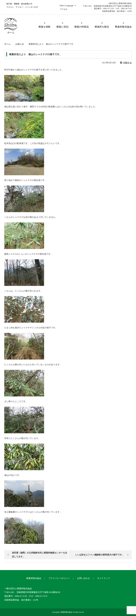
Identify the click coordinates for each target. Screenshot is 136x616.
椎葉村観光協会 (123, 26)
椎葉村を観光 (102, 26)
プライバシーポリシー (59, 578)
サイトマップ (103, 578)
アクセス (63, 9)
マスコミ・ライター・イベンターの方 (22, 7)
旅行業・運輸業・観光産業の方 (19, 4)
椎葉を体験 (44, 26)
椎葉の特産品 (81, 26)
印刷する (127, 63)
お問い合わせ (83, 578)
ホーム (7, 44)
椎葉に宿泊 (62, 26)
